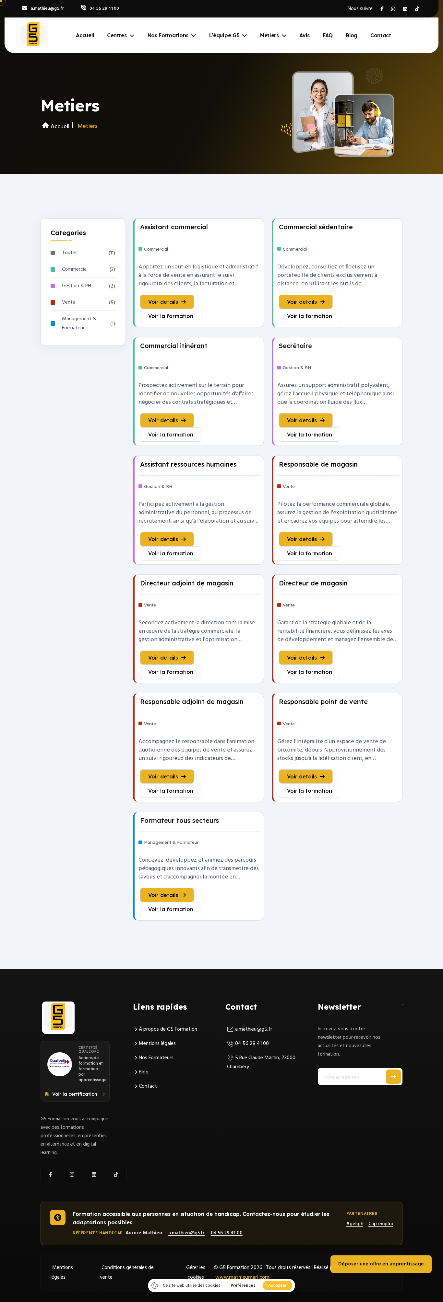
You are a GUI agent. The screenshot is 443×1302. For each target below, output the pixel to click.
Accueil (85, 35)
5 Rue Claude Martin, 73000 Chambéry (261, 1062)
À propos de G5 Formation (168, 1029)
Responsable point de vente (323, 701)
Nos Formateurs (156, 1058)
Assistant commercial (174, 227)
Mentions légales (157, 1043)
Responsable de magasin (318, 464)
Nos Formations (168, 35)
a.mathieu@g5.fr (253, 1029)
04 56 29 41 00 (104, 8)
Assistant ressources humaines (188, 464)
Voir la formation (170, 316)
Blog (351, 35)
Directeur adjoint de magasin (186, 583)
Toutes (70, 253)
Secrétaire (295, 346)
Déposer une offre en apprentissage (381, 1264)
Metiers (269, 35)
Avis (304, 35)
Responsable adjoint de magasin (192, 701)
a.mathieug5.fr (47, 8)
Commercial (75, 269)
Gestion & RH (76, 286)
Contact (380, 35)
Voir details (163, 302)
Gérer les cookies (195, 1272)
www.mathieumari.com (242, 1277)
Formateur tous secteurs (179, 820)
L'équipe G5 (224, 35)
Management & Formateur (79, 323)
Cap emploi (380, 1224)
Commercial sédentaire (316, 227)
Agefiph (354, 1224)
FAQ (328, 35)
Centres (117, 35)
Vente (68, 302)
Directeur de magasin (313, 583)
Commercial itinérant (174, 346)
